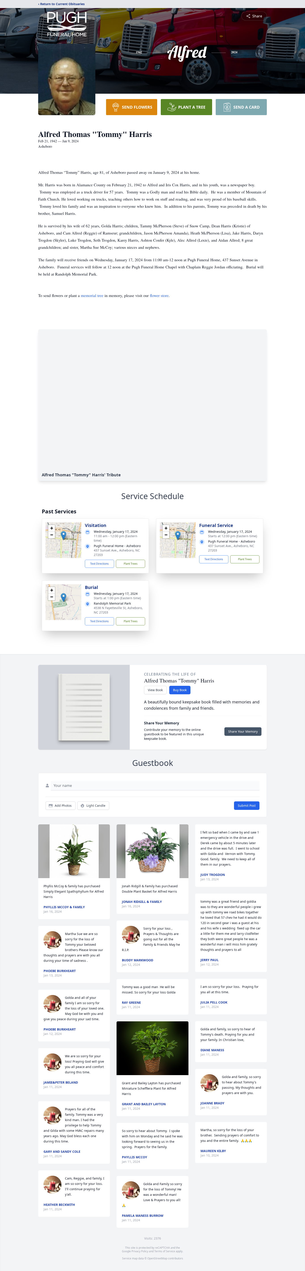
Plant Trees (131, 564)
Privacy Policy (140, 1251)
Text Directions (99, 564)
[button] (63, 535)
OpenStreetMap (157, 1258)
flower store (159, 295)
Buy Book (180, 690)
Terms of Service (164, 1251)
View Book (155, 690)
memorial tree (92, 295)
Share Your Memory (243, 731)
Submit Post (247, 805)
